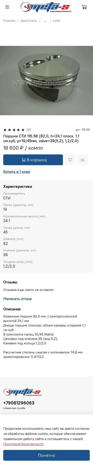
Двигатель (29, 20)
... (45, 20)
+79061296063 (18, 403)
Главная (9, 20)
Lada (56, 20)
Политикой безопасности (23, 444)
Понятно (46, 455)
